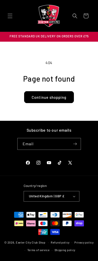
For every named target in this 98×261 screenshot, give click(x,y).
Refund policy (60, 242)
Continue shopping (49, 97)
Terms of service (38, 250)
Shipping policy (65, 250)
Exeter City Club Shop (30, 242)
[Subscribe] (75, 144)
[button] (10, 15)
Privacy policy (84, 242)
